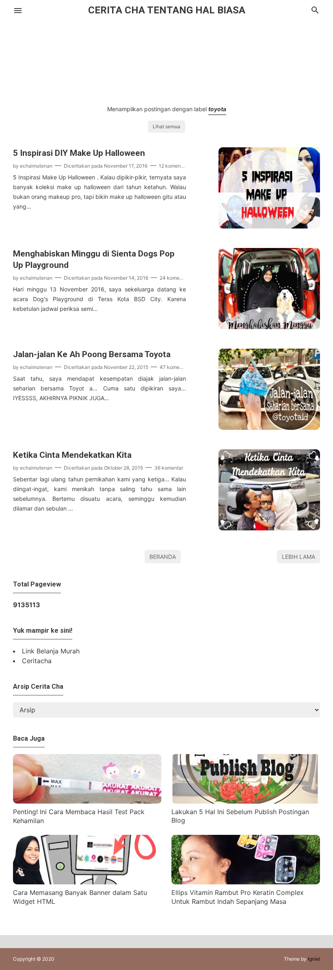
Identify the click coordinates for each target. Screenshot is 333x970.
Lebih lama (298, 556)
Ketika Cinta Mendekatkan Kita (72, 455)
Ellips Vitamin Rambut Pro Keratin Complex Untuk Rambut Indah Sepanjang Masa (237, 896)
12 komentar (173, 166)
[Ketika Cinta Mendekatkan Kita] (269, 528)
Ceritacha (37, 661)
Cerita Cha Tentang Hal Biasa (166, 10)
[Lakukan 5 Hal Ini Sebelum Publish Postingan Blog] (245, 801)
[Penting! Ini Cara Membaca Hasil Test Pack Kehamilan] (87, 801)
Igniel (314, 959)
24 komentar (174, 278)
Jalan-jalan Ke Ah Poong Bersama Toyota (92, 354)
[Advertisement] (166, 56)
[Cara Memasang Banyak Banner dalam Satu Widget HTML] (87, 882)
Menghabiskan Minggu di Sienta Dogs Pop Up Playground (94, 259)
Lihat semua (166, 126)
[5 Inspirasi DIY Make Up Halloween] (269, 226)
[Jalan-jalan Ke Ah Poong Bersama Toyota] (269, 427)
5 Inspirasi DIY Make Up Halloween (79, 153)
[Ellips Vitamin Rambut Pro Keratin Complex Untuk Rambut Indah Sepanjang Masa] (245, 882)
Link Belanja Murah (51, 651)
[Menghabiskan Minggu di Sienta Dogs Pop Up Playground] (269, 327)
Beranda (162, 556)
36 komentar (168, 468)
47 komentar (174, 367)
